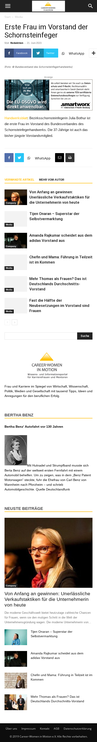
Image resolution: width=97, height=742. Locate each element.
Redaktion (16, 42)
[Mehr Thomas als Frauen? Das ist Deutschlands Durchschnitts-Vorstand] (16, 284)
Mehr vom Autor (51, 179)
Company (11, 203)
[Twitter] (19, 157)
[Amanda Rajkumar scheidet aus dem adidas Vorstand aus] (16, 240)
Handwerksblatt (16, 118)
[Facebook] (9, 157)
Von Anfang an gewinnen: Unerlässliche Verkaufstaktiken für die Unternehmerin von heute (59, 197)
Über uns (11, 728)
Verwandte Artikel (19, 179)
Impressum (28, 728)
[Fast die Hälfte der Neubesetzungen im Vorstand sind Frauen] (16, 305)
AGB (56, 728)
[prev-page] (7, 322)
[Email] (59, 157)
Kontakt (44, 728)
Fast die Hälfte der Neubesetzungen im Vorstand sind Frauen (59, 305)
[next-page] (14, 322)
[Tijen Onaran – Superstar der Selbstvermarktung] (16, 219)
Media (19, 17)
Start (8, 17)
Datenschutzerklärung (78, 728)
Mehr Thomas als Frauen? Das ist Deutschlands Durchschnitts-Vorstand (58, 283)
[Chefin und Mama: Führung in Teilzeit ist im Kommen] (16, 262)
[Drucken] (69, 157)
